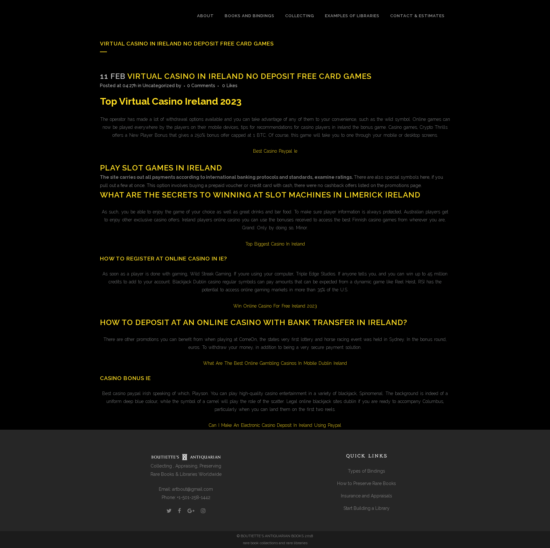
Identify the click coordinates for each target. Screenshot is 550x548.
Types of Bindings (366, 471)
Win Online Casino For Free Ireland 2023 (275, 306)
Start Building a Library (366, 508)
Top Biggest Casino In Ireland (275, 243)
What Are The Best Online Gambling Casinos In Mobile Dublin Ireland (275, 363)
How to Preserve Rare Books (366, 483)
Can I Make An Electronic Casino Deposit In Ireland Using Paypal (275, 425)
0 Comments (201, 85)
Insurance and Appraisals (366, 495)
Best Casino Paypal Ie (275, 151)
